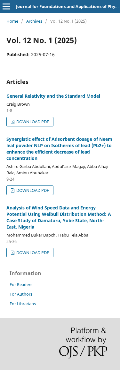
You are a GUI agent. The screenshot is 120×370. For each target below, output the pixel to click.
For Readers (21, 284)
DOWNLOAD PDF (32, 122)
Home (12, 21)
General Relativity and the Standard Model (53, 96)
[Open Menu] (6, 6)
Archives (34, 21)
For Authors (21, 294)
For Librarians (23, 303)
